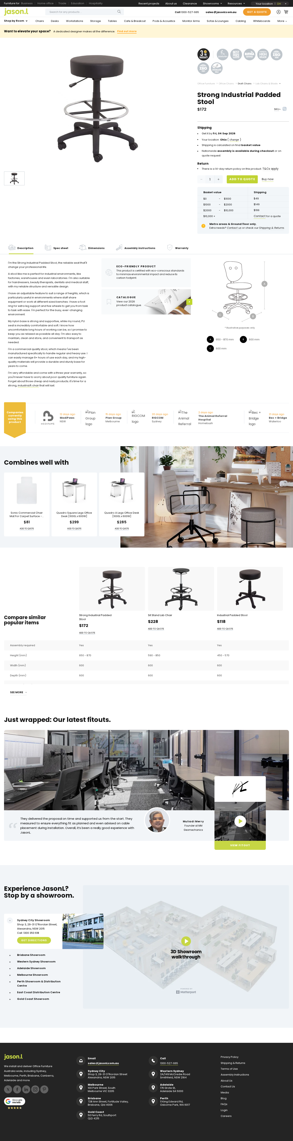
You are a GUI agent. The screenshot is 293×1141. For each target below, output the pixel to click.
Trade (62, 3)
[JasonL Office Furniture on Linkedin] (26, 1089)
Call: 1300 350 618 (28, 933)
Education (77, 3)
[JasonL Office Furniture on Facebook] (17, 1089)
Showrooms (211, 3)
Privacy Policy (229, 1057)
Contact (260, 216)
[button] (286, 12)
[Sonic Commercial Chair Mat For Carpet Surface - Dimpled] (27, 490)
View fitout (240, 845)
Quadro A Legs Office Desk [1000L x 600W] (121, 514)
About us (171, 3)
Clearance (190, 3)
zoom (96, 106)
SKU (276, 109)
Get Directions (34, 940)
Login (224, 1110)
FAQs (224, 1104)
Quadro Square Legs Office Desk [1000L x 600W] (74, 514)
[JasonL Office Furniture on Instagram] (35, 1089)
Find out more (127, 31)
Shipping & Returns (233, 1063)
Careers (226, 1116)
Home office (45, 3)
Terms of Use (229, 1069)
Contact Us (228, 1086)
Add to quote (242, 179)
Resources (235, 3)
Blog (224, 1098)
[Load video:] (240, 821)
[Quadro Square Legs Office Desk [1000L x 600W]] (74, 490)
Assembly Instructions (235, 1074)
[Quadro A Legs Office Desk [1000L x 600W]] (122, 490)
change (234, 139)
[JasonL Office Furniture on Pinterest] (44, 1089)
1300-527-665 (190, 12)
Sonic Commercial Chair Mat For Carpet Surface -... (27, 514)
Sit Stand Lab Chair (160, 615)
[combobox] (85, 12)
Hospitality (95, 3)
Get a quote (257, 12)
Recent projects (149, 3)
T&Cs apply (270, 169)
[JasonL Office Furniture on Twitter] (8, 1089)
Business (27, 3)
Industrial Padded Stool (232, 615)
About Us (226, 1080)
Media (225, 1092)
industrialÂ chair (28, 385)
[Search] (119, 12)
